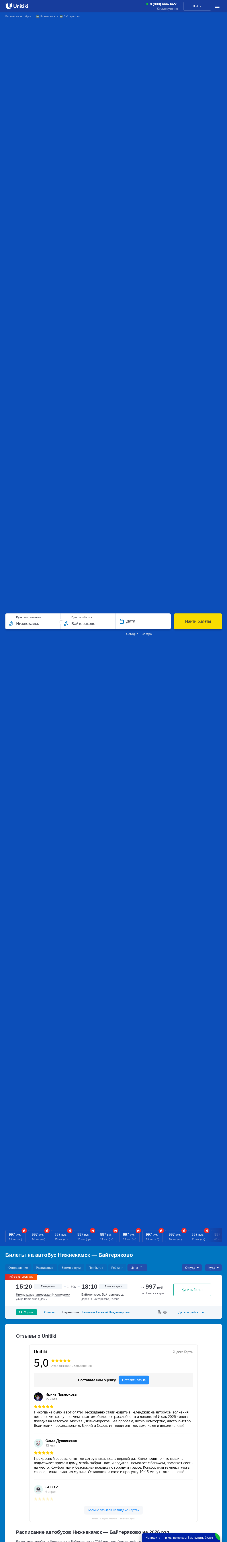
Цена (134, 1267)
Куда (211, 1267)
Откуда (190, 1267)
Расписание (44, 1267)
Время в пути (71, 1267)
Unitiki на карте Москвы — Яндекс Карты (113, 1518)
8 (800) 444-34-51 (164, 4)
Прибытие (96, 1267)
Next (220, 1236)
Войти (197, 6)
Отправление (18, 1267)
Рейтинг (117, 1267)
